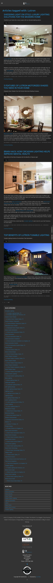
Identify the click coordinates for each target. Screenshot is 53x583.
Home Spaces (12, 519)
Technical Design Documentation (33, 519)
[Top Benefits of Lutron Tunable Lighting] (28, 259)
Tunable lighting (13, 284)
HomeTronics (10, 70)
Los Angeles (40, 517)
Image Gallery (20, 519)
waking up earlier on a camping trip (24, 210)
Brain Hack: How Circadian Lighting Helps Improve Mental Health (27, 152)
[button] (2, 3)
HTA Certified (17, 517)
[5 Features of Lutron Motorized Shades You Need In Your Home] (28, 113)
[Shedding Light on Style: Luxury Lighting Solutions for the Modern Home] (28, 40)
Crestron (7, 489)
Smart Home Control (10, 507)
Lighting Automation (10, 500)
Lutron (6, 502)
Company (10, 517)
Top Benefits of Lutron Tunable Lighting (26, 235)
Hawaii (5, 519)
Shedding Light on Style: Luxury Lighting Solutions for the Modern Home (26, 15)
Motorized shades (8, 133)
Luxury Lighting (42, 76)
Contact (48, 519)
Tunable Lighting (9, 509)
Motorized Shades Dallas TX (33, 142)
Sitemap (27, 522)
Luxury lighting (7, 58)
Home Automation (9, 491)
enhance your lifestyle (21, 277)
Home (5, 517)
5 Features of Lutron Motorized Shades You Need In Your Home (26, 86)
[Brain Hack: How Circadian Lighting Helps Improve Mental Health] (28, 177)
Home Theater (8, 496)
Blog (44, 519)
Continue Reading (8, 79)
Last (8, 302)
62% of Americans (16, 201)
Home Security (8, 493)
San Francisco (47, 517)
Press (23, 517)
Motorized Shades (47, 142)
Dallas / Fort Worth (30, 517)
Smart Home (8, 505)
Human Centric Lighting (11, 498)
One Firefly (38, 576)
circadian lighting (28, 221)
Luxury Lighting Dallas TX (31, 76)
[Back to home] (26, 3)
